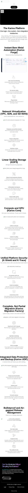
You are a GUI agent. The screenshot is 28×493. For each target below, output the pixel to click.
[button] (14, 4)
